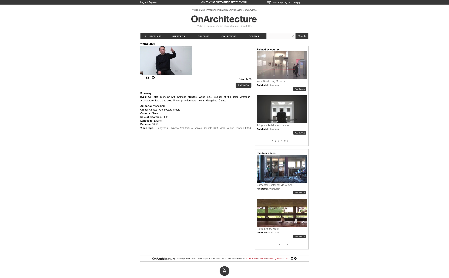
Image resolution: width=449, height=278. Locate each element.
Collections (229, 36)
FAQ (287, 258)
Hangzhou (162, 128)
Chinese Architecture (181, 128)
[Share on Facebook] (147, 77)
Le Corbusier (273, 188)
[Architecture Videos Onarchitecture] (224, 21)
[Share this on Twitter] (153, 77)
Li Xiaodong (273, 84)
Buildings (203, 36)
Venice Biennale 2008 (207, 128)
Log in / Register (148, 2)
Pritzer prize (180, 100)
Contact (254, 36)
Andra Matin (273, 232)
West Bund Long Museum (271, 81)
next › (286, 140)
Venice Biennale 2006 (239, 128)
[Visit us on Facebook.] (295, 258)
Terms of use (251, 258)
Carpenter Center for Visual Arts (274, 185)
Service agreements (275, 258)
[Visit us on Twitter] (292, 258)
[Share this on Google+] (141, 77)
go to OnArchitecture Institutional (224, 2)
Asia (222, 128)
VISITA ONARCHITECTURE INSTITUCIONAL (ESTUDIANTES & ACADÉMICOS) (224, 10)
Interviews (178, 36)
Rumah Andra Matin (268, 228)
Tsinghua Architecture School (273, 125)
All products (153, 36)
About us (262, 258)
